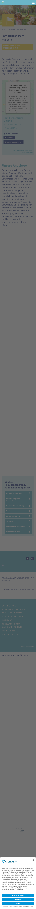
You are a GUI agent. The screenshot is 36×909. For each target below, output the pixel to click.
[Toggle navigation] (33, 3)
